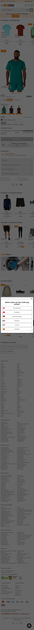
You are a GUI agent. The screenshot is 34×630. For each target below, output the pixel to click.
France (16, 320)
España (16, 329)
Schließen (31, 298)
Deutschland (17, 316)
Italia (17, 325)
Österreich (17, 308)
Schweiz (17, 312)
